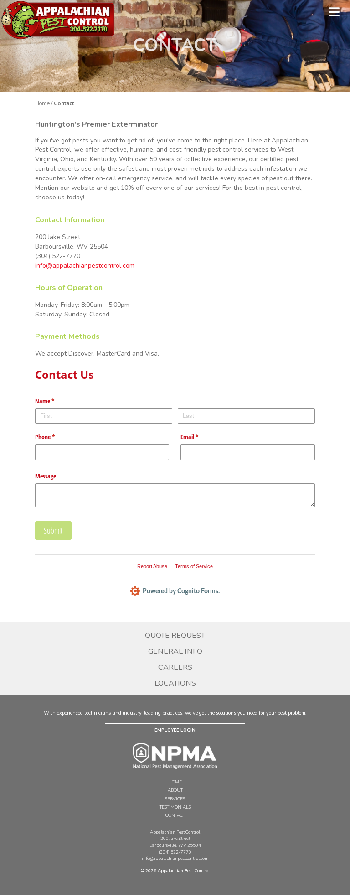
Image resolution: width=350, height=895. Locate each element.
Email (200, 436)
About (175, 790)
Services (175, 799)
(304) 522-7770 (175, 852)
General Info (175, 651)
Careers (175, 667)
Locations (175, 683)
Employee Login (175, 730)
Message (45, 476)
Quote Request (175, 636)
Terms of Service (194, 566)
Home (42, 103)
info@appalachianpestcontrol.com (84, 265)
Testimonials (175, 807)
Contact (175, 815)
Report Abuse (152, 566)
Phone (55, 436)
